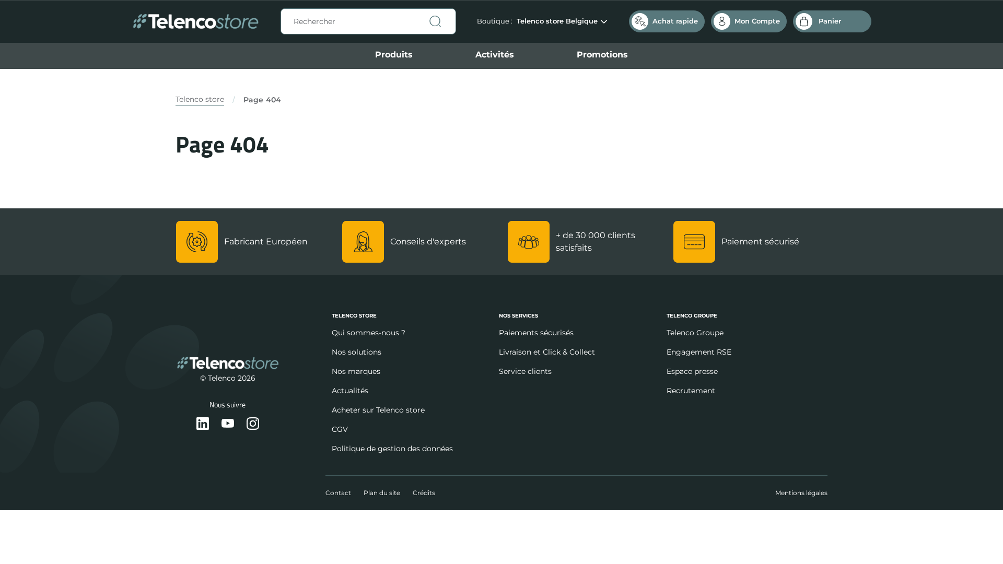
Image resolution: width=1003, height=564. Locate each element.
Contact (338, 493)
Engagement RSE (699, 352)
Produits (394, 55)
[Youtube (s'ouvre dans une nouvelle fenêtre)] (227, 424)
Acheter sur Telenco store (378, 410)
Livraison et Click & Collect (547, 352)
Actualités (350, 390)
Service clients (525, 371)
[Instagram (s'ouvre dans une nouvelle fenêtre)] (253, 424)
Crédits (424, 493)
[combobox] (368, 21)
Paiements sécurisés (536, 332)
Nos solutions (356, 352)
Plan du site (382, 493)
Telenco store (200, 99)
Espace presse (692, 371)
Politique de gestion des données (392, 448)
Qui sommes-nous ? (368, 332)
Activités (494, 55)
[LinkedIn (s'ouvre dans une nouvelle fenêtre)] (202, 424)
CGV (340, 429)
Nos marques (356, 371)
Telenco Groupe (695, 332)
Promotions (602, 55)
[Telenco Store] (196, 21)
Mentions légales (801, 493)
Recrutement (691, 390)
